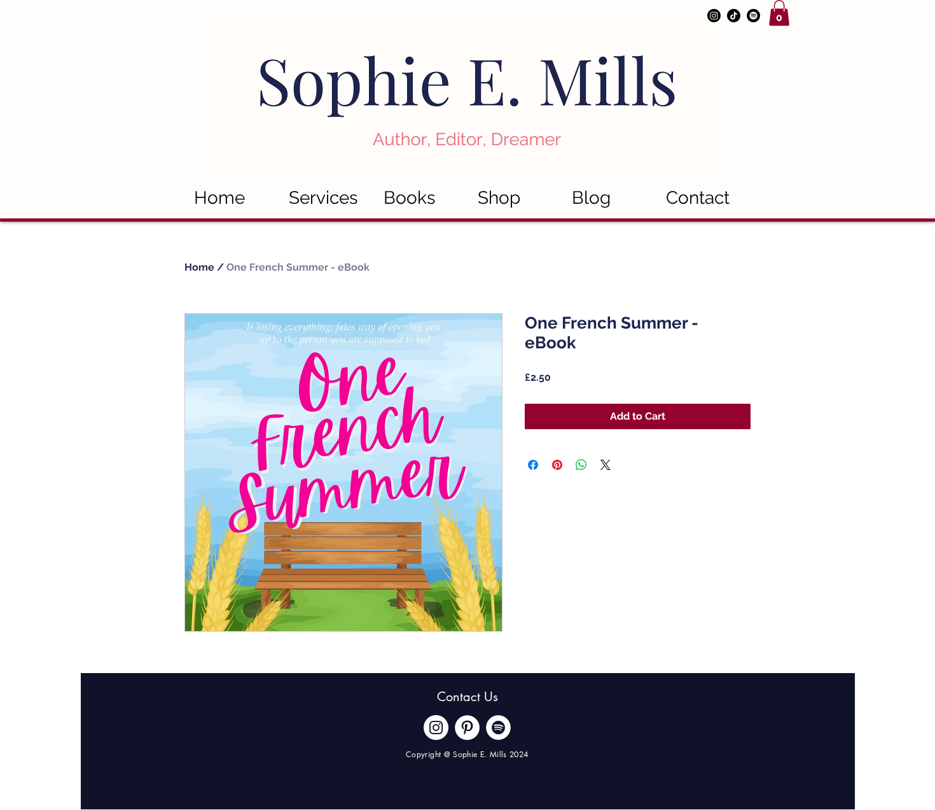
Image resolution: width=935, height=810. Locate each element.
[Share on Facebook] (533, 464)
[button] (779, 13)
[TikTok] (733, 15)
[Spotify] (753, 15)
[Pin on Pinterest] (557, 464)
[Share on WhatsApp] (581, 464)
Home (199, 267)
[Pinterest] (467, 727)
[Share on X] (605, 464)
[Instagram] (714, 15)
